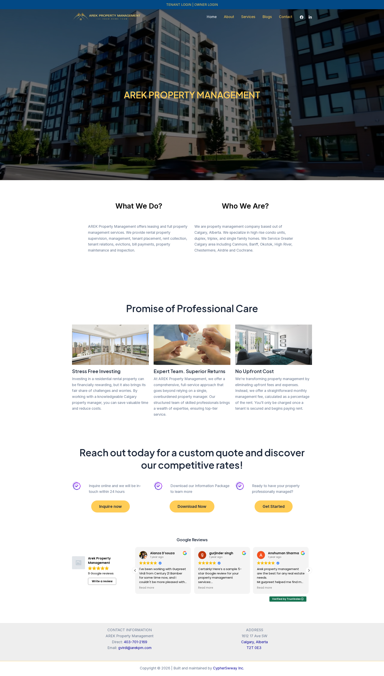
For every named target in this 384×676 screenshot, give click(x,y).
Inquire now (110, 506)
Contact (285, 17)
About (229, 17)
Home (212, 17)
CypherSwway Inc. (228, 668)
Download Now (192, 506)
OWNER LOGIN (206, 5)
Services (248, 17)
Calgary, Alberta (254, 642)
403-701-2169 (135, 642)
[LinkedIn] (310, 17)
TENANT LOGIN (179, 5)
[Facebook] (301, 17)
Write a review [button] (102, 581)
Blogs (267, 17)
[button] (309, 570)
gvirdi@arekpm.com (135, 648)
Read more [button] (146, 588)
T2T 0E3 (254, 648)
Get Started (274, 506)
